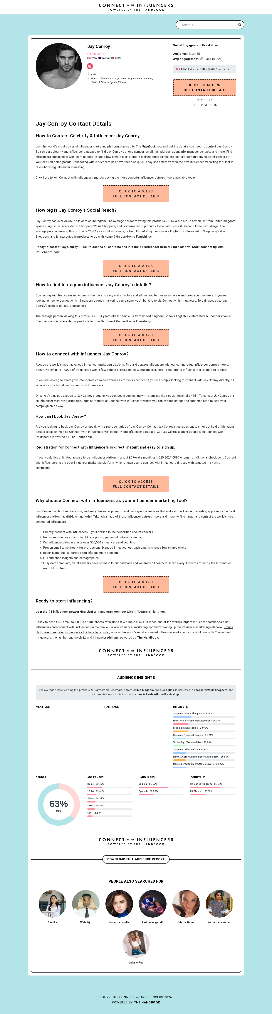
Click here (42, 177)
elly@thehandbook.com (207, 457)
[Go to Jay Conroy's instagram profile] (177, 69)
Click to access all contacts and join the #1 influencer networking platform (135, 247)
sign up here (78, 306)
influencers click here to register (205, 370)
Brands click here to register (159, 370)
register (99, 401)
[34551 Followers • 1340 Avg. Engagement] (90, 66)
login (86, 401)
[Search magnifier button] (239, 24)
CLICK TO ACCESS (205, 87)
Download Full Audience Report (136, 859)
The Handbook (147, 1002)
